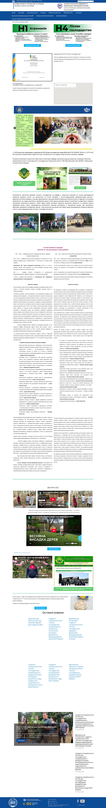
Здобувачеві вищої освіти (55, 12)
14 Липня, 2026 (80, 791)
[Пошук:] (84, 2)
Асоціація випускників (61, 15)
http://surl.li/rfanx (39, 316)
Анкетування (79, 12)
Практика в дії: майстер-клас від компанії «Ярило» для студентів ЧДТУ (36, 728)
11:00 (31, 730)
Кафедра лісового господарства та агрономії (29, 3)
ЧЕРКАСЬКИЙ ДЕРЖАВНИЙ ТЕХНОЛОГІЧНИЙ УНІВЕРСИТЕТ (29, 0)
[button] (15, 128)
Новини (13, 12)
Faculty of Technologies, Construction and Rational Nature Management (77, 8)
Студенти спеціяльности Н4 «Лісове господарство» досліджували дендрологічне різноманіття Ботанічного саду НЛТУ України (55, 673)
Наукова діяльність (68, 12)
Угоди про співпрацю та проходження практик (22, 18)
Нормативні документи (32, 12)
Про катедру (21, 12)
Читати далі (21, 740)
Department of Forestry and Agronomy (24, 5)
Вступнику (43, 12)
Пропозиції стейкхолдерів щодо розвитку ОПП (22, 15)
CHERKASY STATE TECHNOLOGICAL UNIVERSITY (25, 1)
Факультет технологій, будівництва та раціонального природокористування (76, 4)
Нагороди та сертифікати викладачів (44, 15)
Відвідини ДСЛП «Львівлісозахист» (22, 552)
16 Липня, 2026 (80, 729)
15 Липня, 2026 (80, 748)
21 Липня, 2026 (21, 730)
